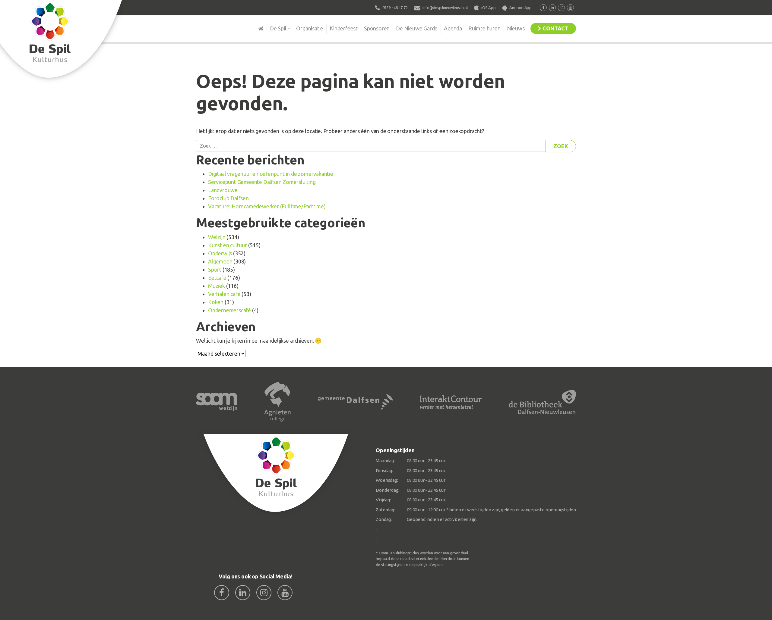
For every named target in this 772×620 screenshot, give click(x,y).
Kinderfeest (344, 28)
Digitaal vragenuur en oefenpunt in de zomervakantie (270, 174)
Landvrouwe (223, 190)
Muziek (216, 286)
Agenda (453, 28)
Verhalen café (224, 294)
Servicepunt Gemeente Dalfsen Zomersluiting (262, 182)
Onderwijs (220, 253)
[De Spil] (276, 473)
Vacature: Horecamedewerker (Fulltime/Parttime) (267, 206)
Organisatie (309, 28)
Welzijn (217, 237)
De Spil (278, 28)
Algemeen (220, 261)
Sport (214, 269)
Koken (215, 302)
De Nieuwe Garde (417, 28)
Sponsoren (377, 28)
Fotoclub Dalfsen (228, 198)
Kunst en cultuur (227, 245)
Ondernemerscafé (229, 310)
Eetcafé (217, 278)
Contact (555, 28)
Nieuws (516, 28)
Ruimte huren (484, 28)
